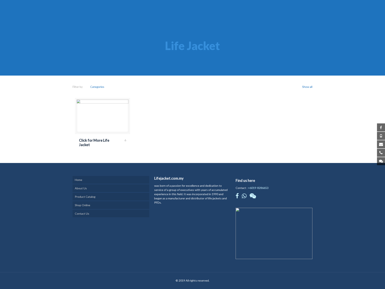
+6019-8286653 (258, 188)
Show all (307, 86)
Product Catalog (85, 196)
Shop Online (82, 205)
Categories (97, 86)
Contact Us (82, 213)
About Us (81, 188)
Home (78, 179)
